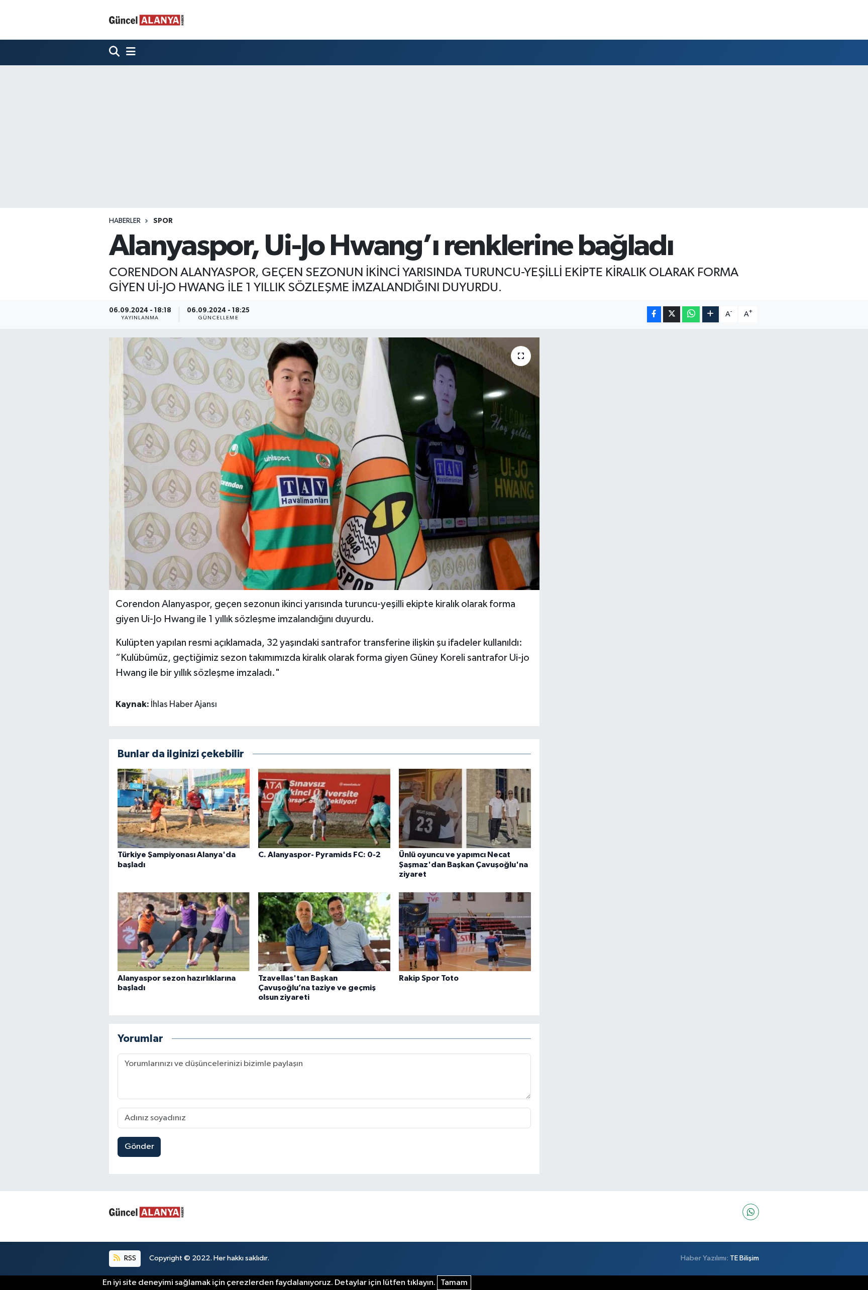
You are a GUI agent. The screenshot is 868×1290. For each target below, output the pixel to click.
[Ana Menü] (129, 52)
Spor (163, 220)
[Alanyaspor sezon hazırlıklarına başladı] (184, 931)
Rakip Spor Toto (429, 978)
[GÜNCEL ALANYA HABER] (146, 20)
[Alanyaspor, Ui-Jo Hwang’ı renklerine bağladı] (324, 463)
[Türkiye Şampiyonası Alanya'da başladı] (184, 808)
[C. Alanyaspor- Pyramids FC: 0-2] (324, 808)
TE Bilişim (744, 1258)
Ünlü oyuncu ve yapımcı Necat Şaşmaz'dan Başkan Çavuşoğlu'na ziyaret (463, 864)
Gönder (139, 1146)
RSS (129, 1258)
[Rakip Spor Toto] (465, 931)
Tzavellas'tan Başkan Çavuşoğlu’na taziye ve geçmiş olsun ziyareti (317, 987)
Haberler (125, 220)
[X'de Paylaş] (671, 314)
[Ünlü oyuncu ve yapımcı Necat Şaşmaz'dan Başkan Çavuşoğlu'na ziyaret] (465, 808)
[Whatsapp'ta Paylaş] (691, 314)
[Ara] (115, 52)
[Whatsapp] (750, 1212)
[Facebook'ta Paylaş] (654, 314)
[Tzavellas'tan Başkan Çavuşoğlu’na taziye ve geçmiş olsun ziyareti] (324, 931)
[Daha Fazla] (710, 314)
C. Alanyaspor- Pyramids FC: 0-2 (319, 855)
